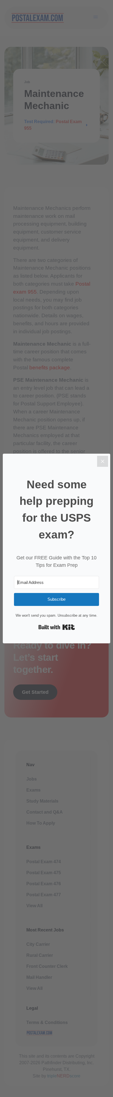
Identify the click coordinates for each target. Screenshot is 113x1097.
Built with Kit (56, 627)
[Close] (102, 461)
